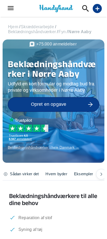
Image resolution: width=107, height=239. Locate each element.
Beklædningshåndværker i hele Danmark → (43, 147)
